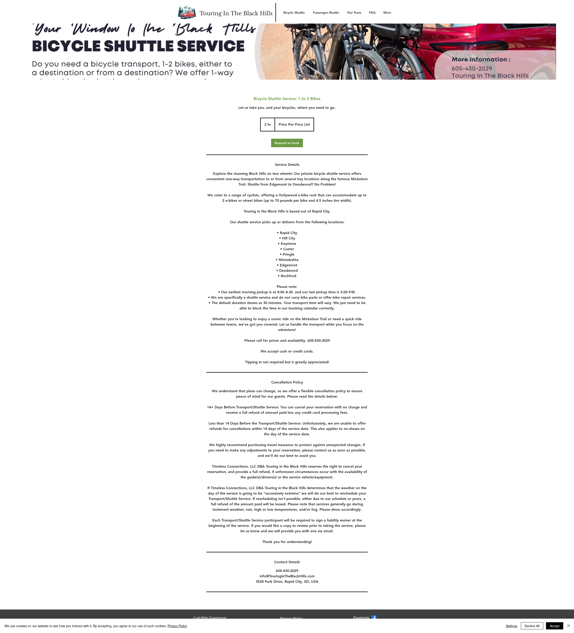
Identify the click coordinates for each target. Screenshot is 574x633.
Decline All (532, 626)
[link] (287, 143)
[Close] (568, 625)
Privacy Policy (177, 626)
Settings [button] (511, 626)
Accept (554, 626)
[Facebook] (373, 617)
